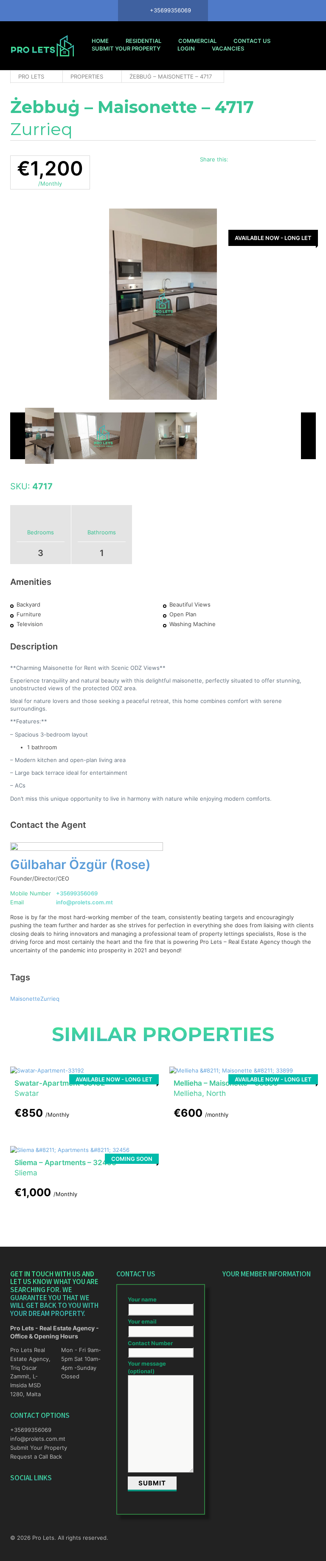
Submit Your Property (126, 48)
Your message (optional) (147, 1367)
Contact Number (150, 1343)
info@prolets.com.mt (84, 902)
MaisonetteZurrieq (34, 998)
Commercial (197, 40)
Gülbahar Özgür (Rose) (80, 864)
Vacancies (228, 48)
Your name (142, 1299)
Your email (142, 1321)
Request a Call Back (36, 1456)
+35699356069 (77, 893)
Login (186, 48)
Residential (143, 40)
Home (100, 40)
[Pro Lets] (42, 45)
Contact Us (251, 40)
